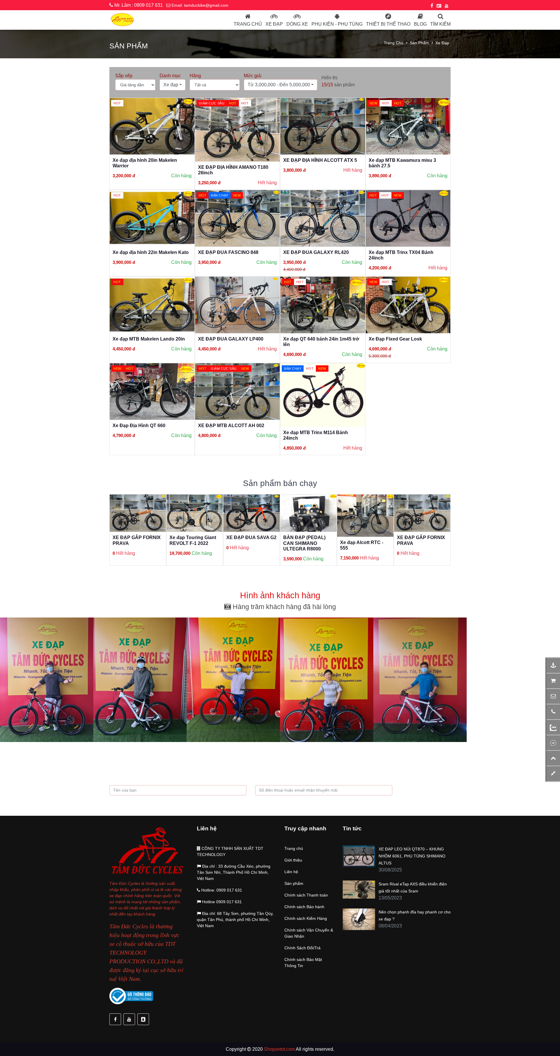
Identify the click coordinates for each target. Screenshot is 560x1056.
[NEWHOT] (408, 304)
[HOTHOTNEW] (408, 217)
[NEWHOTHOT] (408, 125)
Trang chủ (248, 24)
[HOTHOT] (322, 304)
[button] (173, 84)
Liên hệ (291, 871)
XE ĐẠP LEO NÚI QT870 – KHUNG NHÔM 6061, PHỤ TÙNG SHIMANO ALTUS (412, 856)
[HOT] (152, 125)
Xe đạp (274, 24)
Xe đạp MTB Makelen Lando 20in (149, 338)
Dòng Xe (297, 24)
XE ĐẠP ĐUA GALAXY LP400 (230, 338)
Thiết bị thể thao (388, 24)
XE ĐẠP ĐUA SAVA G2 (251, 537)
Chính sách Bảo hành (304, 906)
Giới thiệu (293, 860)
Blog (420, 24)
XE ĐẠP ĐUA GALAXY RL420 (316, 252)
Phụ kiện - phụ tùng (337, 24)
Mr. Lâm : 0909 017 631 (138, 5)
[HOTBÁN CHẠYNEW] (237, 217)
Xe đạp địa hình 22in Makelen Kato (151, 252)
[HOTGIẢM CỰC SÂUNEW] (237, 391)
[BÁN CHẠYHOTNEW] (322, 394)
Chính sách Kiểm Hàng (305, 918)
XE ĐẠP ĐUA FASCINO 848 (228, 252)
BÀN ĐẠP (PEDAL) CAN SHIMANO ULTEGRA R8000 (304, 543)
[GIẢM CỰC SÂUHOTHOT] (237, 129)
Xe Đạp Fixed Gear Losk (395, 338)
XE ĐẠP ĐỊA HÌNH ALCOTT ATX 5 (320, 160)
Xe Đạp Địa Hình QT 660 (139, 425)
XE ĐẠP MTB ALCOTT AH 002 (231, 425)
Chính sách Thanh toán (306, 895)
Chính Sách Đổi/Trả (302, 948)
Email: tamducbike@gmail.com (199, 5)
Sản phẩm (419, 43)
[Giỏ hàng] (553, 681)
